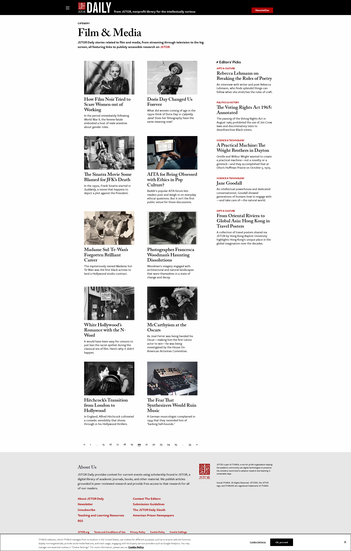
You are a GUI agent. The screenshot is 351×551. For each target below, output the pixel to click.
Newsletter (262, 10)
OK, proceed (281, 542)
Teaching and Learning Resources (101, 515)
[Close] (345, 542)
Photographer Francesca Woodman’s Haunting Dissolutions (170, 255)
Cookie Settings (178, 532)
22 (153, 444)
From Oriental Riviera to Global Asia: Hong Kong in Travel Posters (243, 221)
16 (110, 444)
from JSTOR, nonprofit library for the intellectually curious (154, 11)
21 (147, 444)
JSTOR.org (83, 532)
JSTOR (165, 46)
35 (190, 444)
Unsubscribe (86, 509)
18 (124, 444)
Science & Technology (230, 140)
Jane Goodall (229, 184)
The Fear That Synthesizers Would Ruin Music (171, 406)
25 (176, 444)
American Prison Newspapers (153, 515)
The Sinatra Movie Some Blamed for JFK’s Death (108, 177)
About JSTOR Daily (91, 498)
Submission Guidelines (149, 504)
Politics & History (228, 102)
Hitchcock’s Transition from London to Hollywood (106, 406)
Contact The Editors (147, 498)
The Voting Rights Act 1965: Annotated (244, 110)
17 (117, 444)
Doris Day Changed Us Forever (170, 102)
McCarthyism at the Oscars (166, 328)
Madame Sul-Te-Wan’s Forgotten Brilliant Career (106, 255)
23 (161, 444)
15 (103, 444)
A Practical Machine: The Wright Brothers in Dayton (243, 148)
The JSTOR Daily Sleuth (149, 509)
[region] (175, 542)
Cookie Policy (157, 532)
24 (168, 444)
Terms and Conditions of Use (109, 532)
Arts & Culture (226, 68)
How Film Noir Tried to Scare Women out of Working (107, 105)
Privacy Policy (137, 532)
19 (132, 444)
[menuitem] (262, 10)
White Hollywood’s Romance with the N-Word (105, 331)
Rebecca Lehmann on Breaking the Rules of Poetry (244, 76)
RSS (80, 520)
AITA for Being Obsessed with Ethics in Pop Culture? (172, 180)
